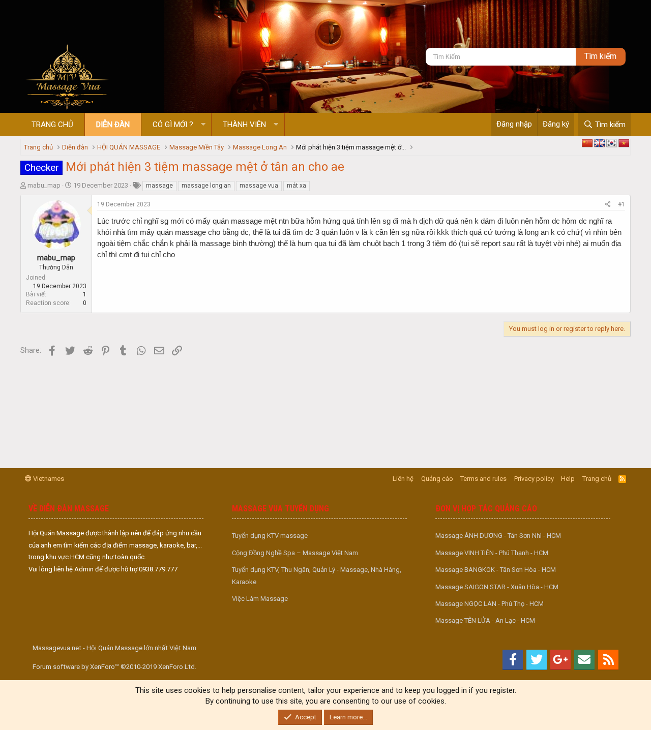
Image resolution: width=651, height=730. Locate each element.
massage (159, 185)
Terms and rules (483, 478)
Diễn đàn (113, 124)
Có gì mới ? (173, 124)
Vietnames (48, 478)
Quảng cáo (437, 478)
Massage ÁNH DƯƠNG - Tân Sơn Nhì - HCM (498, 535)
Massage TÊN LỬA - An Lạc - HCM (485, 620)
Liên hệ (403, 478)
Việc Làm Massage (260, 598)
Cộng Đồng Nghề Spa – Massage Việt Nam (295, 553)
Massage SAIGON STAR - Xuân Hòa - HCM (496, 587)
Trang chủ (52, 124)
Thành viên (244, 124)
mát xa (296, 185)
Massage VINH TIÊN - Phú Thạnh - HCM (491, 553)
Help (568, 478)
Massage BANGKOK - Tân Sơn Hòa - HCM (495, 569)
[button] (203, 124)
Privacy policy (534, 478)
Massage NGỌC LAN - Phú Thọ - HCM (489, 603)
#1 (621, 204)
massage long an (206, 185)
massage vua (259, 185)
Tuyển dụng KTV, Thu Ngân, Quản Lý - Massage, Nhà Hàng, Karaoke (316, 575)
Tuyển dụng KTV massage (270, 535)
